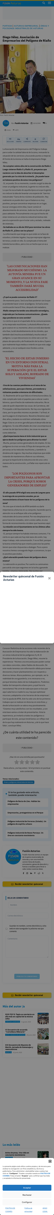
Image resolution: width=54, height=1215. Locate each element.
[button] (50, 1161)
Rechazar (27, 1195)
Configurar (27, 1202)
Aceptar (27, 1187)
